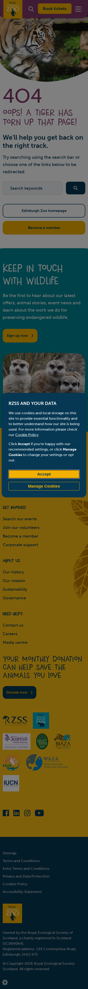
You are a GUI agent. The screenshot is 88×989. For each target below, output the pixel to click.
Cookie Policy (26, 435)
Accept (44, 474)
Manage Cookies (44, 486)
